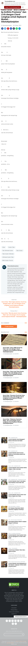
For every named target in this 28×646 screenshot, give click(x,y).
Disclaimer (14, 607)
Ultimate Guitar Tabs (8, 257)
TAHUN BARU (14, 548)
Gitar (3, 247)
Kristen (9, 548)
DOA (9, 520)
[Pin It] (8, 28)
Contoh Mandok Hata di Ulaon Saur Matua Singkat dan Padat (17, 495)
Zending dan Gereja (22, 479)
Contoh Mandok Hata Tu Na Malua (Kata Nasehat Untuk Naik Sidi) (16, 481)
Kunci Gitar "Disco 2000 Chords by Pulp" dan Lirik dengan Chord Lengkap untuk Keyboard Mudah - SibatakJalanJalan (13, 350)
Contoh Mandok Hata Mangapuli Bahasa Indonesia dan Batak (16, 440)
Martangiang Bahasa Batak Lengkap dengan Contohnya (17, 522)
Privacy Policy (14, 609)
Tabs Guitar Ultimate (8, 254)
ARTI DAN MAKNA (12, 506)
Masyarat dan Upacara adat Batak (18, 561)
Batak (9, 466)
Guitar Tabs (11, 247)
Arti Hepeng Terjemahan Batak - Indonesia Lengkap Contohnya (16, 508)
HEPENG (18, 506)
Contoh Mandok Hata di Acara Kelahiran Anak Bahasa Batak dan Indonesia (16, 454)
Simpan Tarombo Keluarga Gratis (12, 7)
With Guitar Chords (7, 260)
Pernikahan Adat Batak (15, 533)
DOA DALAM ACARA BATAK (16, 520)
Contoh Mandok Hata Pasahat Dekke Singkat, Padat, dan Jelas (17, 468)
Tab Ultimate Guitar (7, 250)
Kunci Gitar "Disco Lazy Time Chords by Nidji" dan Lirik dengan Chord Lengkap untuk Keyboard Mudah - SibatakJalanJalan (13, 373)
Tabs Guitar (19, 250)
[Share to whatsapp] (17, 28)
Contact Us (14, 613)
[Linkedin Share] (11, 28)
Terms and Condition (14, 611)
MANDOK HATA (14, 437)
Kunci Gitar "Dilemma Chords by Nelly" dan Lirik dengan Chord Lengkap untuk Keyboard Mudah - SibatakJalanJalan (13, 421)
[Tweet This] (5, 28)
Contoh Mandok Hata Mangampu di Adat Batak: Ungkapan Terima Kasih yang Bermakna (17, 565)
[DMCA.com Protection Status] (14, 585)
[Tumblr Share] (14, 28)
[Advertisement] (14, 632)
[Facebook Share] (2, 28)
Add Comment (9, 326)
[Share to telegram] (19, 28)
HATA (9, 437)
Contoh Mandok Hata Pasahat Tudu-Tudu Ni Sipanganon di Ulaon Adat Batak (17, 536)
